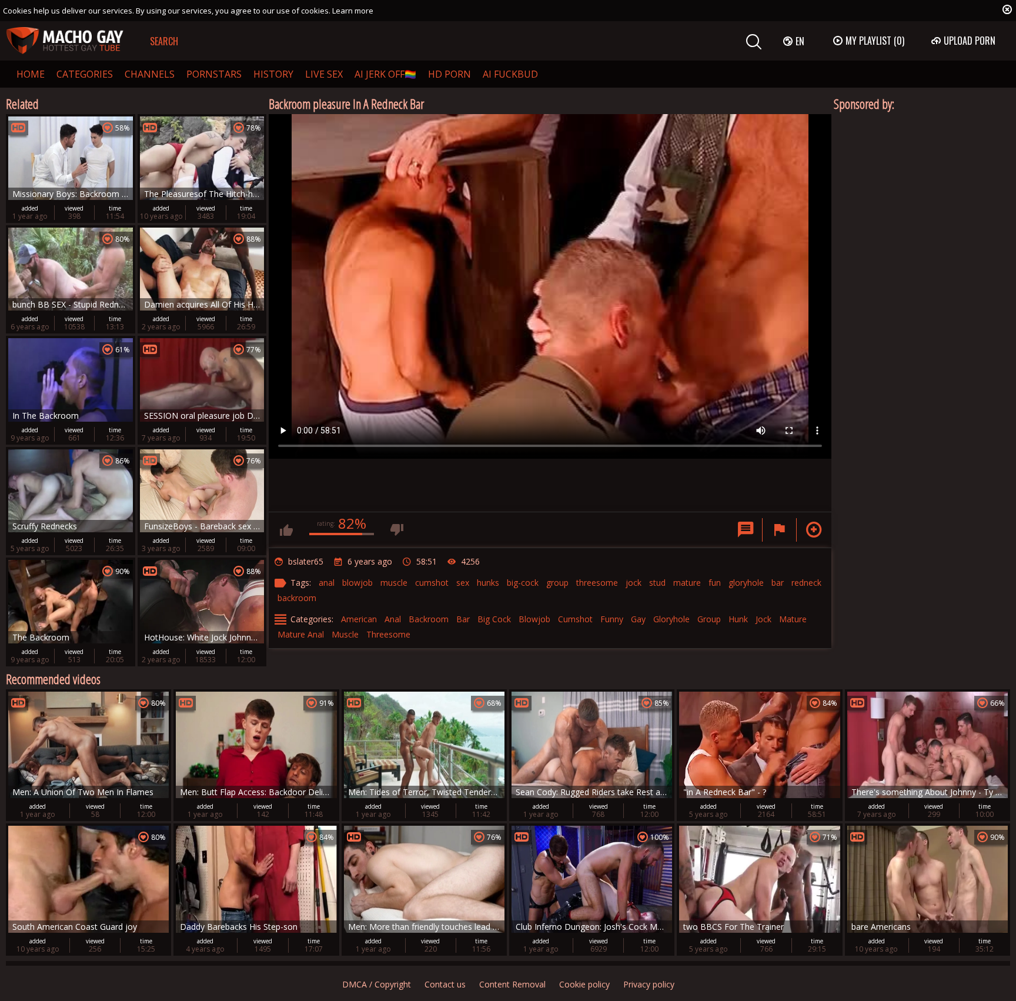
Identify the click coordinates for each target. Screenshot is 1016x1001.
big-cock (523, 582)
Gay (638, 619)
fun (714, 582)
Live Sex (324, 74)
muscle (393, 582)
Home (30, 74)
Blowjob (534, 619)
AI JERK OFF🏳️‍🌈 (385, 74)
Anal (393, 619)
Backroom (429, 619)
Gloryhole (671, 619)
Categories (84, 74)
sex (462, 582)
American (359, 619)
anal (327, 582)
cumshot (432, 582)
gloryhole (746, 582)
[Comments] (745, 530)
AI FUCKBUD (510, 74)
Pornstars (214, 74)
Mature (793, 619)
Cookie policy (584, 984)
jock (633, 582)
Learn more (352, 10)
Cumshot (575, 619)
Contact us (445, 984)
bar (777, 582)
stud (657, 582)
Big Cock (494, 619)
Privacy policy (648, 984)
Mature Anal (301, 634)
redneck (806, 582)
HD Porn (449, 74)
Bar (463, 619)
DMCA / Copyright (376, 984)
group (557, 582)
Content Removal (512, 984)
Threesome (388, 634)
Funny (611, 619)
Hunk (738, 619)
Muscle (345, 634)
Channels (150, 74)
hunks (488, 582)
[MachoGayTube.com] (64, 41)
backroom (297, 597)
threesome (597, 582)
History (273, 74)
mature (687, 582)
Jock (763, 619)
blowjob (357, 582)
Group (709, 619)
